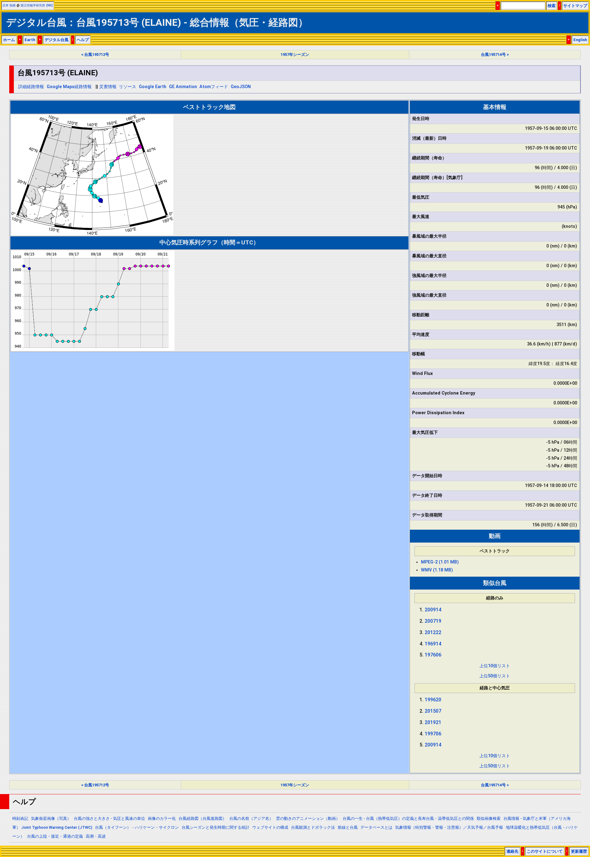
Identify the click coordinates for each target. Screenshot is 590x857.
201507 (433, 711)
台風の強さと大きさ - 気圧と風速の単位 (109, 818)
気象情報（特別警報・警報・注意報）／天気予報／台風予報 (449, 827)
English (580, 39)
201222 (433, 632)
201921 (433, 722)
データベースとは (376, 827)
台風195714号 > (495, 54)
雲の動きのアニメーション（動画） (308, 818)
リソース (127, 86)
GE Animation (183, 86)
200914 (433, 610)
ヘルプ (83, 39)
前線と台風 (348, 827)
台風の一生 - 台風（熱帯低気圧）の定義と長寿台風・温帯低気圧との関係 (408, 818)
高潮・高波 (96, 836)
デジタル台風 (57, 39)
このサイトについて (545, 851)
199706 (433, 734)
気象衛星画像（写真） (51, 818)
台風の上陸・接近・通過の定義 (55, 836)
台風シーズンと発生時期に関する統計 (216, 827)
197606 (433, 655)
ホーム (9, 39)
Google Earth (152, 86)
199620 (433, 700)
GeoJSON (241, 86)
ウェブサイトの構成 (270, 827)
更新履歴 (579, 851)
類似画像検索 (489, 818)
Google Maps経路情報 (69, 86)
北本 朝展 (9, 5)
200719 (433, 621)
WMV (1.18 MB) (437, 570)
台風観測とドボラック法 (313, 827)
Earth (30, 39)
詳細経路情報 (31, 86)
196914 (433, 644)
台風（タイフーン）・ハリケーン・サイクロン (137, 827)
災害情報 (107, 86)
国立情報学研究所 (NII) (37, 5)
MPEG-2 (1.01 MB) (440, 562)
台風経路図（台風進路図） (202, 818)
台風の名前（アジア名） (251, 818)
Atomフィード (213, 86)
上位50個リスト (494, 676)
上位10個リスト (494, 665)
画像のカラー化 (162, 818)
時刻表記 (20, 818)
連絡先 (512, 851)
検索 (552, 5)
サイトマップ (575, 5)
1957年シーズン (295, 54)
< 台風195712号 (95, 54)
